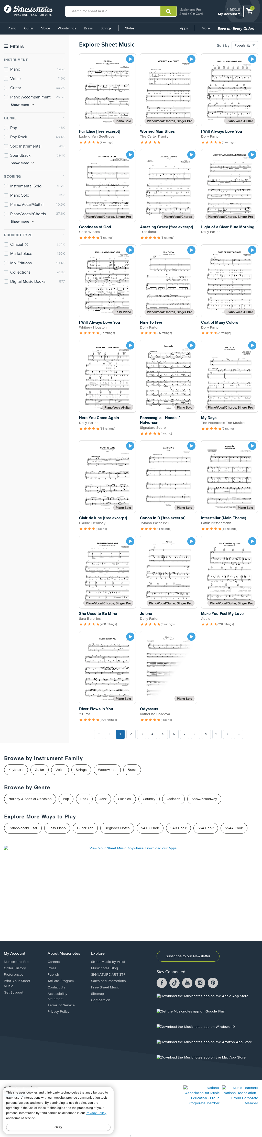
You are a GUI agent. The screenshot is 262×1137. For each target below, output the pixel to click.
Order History (15, 968)
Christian (173, 799)
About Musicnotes (64, 954)
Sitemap (97, 994)
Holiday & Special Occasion (30, 799)
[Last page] (238, 734)
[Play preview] (130, 59)
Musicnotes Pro (190, 9)
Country (149, 799)
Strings (106, 28)
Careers (54, 962)
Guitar (29, 28)
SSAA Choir (234, 828)
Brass (88, 28)
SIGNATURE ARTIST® (108, 974)
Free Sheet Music (105, 987)
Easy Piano (57, 828)
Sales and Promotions (108, 981)
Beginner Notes (117, 828)
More (207, 30)
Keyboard (16, 770)
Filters (14, 46)
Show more (20, 105)
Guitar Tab (85, 828)
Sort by (223, 45)
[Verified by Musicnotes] (26, 244)
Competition (100, 1000)
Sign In (235, 9)
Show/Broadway (204, 799)
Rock (84, 799)
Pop (66, 799)
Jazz (103, 799)
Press (52, 968)
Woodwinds (67, 28)
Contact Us (56, 987)
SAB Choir (178, 828)
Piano (12, 28)
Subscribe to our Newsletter (188, 956)
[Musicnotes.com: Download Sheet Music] (28, 10)
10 (217, 734)
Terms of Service (61, 1005)
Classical (125, 799)
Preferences (14, 974)
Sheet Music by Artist (108, 962)
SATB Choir (150, 828)
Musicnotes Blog (104, 968)
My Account (228, 14)
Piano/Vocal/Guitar (22, 828)
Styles (130, 28)
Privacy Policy (58, 1012)
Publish (53, 974)
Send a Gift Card (191, 13)
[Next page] (227, 734)
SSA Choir (206, 828)
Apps (184, 28)
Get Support (13, 992)
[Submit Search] (168, 11)
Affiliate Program (61, 981)
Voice (45, 28)
